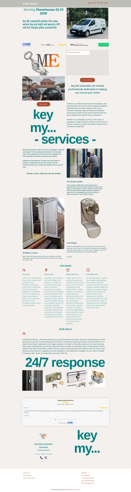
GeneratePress (76, 489)
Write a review (103, 44)
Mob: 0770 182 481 (98, 2)
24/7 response (65, 362)
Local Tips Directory (88, 478)
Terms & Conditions (29, 478)
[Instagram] (46, 457)
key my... (43, 121)
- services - (65, 139)
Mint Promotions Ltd (88, 483)
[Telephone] (41, 457)
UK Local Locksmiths (88, 480)
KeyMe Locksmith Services (65, 400)
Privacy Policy (27, 475)
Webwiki (84, 473)
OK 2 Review (85, 475)
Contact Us (26, 473)
